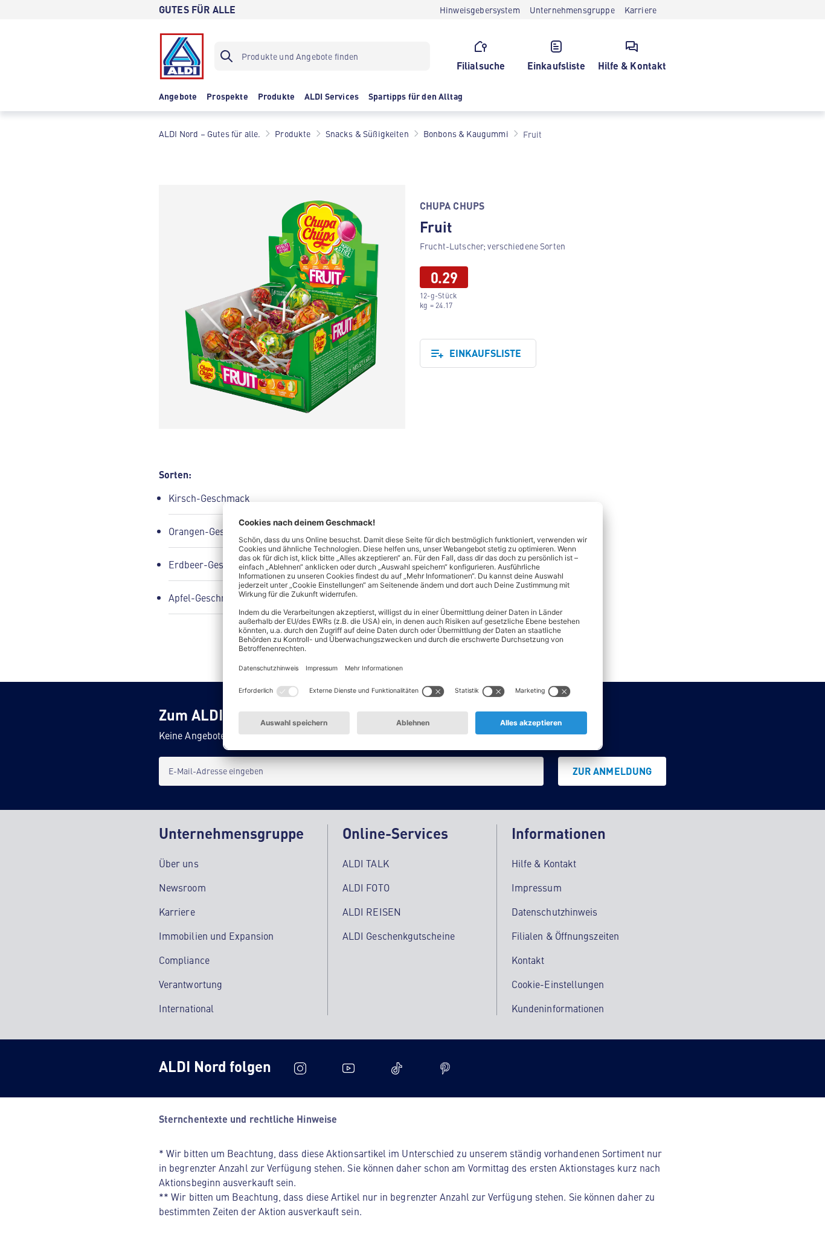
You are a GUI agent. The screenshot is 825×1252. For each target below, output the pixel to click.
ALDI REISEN (371, 911)
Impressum (537, 887)
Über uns (179, 863)
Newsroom (182, 887)
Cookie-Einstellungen (558, 983)
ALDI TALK (365, 863)
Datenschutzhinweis (554, 911)
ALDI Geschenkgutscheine (398, 935)
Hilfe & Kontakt (544, 863)
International (186, 1008)
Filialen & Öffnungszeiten (565, 935)
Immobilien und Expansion (216, 935)
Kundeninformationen (558, 1008)
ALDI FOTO (366, 887)
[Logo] (182, 56)
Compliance (184, 959)
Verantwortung (190, 983)
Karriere (177, 911)
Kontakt (528, 959)
